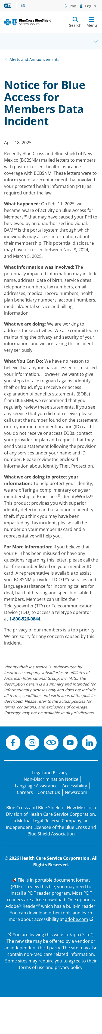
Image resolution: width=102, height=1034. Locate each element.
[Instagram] (32, 743)
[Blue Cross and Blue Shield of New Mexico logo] (27, 22)
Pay (72, 5)
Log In (90, 5)
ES (23, 5)
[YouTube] (70, 743)
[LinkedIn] (89, 743)
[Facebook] (13, 743)
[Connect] (51, 743)
